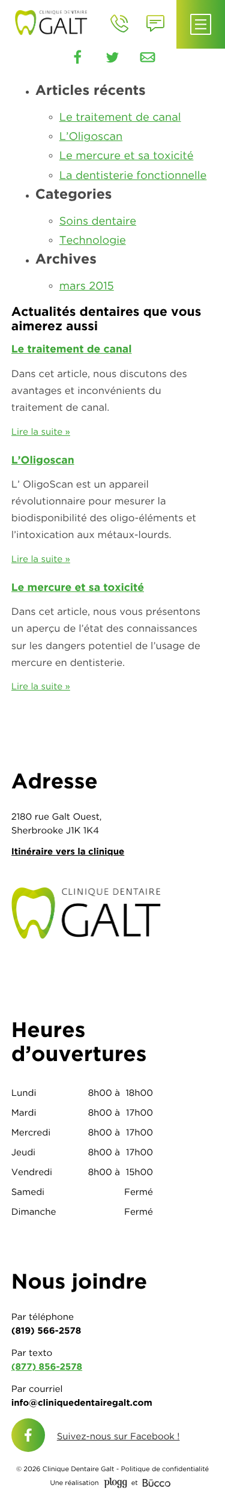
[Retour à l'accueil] (54, 21)
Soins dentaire (97, 221)
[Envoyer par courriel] (147, 57)
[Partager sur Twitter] (113, 57)
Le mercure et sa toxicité (126, 156)
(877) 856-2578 (46, 1366)
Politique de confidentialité (165, 1469)
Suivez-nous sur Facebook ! (118, 1436)
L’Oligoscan (90, 136)
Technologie (92, 240)
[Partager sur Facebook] (77, 57)
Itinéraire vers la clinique (67, 851)
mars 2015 (86, 286)
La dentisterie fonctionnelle (133, 175)
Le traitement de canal (120, 117)
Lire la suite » (40, 431)
